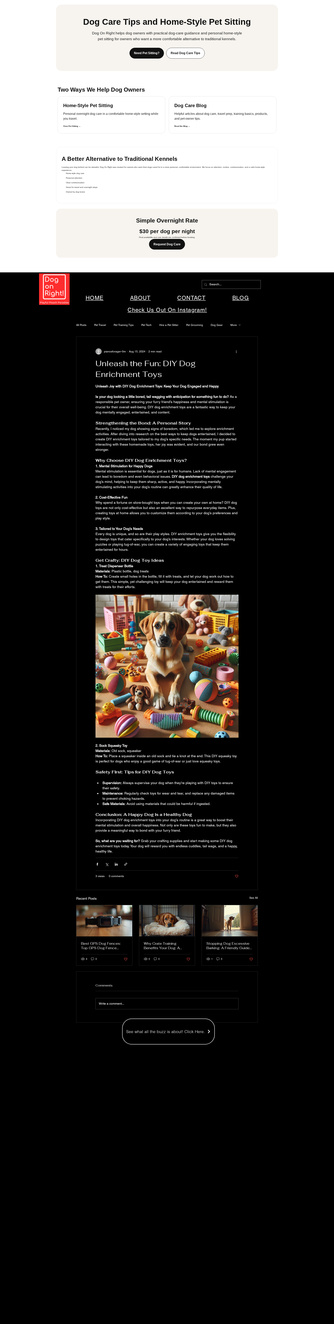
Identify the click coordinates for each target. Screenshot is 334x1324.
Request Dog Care (167, 244)
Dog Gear (217, 325)
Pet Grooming (194, 325)
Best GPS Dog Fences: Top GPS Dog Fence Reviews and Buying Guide (104, 945)
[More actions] (236, 351)
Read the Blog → (182, 126)
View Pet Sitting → (72, 126)
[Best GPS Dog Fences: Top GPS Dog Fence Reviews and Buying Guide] (104, 920)
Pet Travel (100, 325)
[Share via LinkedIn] (116, 864)
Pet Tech (146, 325)
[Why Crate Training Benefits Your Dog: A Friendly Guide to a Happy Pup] (167, 920)
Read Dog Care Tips (185, 53)
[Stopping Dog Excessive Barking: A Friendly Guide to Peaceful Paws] (230, 920)
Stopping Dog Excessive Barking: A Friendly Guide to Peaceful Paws (228, 945)
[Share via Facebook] (97, 864)
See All (253, 897)
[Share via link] (126, 864)
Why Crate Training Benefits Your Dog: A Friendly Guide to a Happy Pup (166, 945)
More (233, 325)
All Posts (81, 325)
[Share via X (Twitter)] (107, 864)
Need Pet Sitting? (146, 53)
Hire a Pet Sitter (168, 325)
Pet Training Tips (124, 325)
